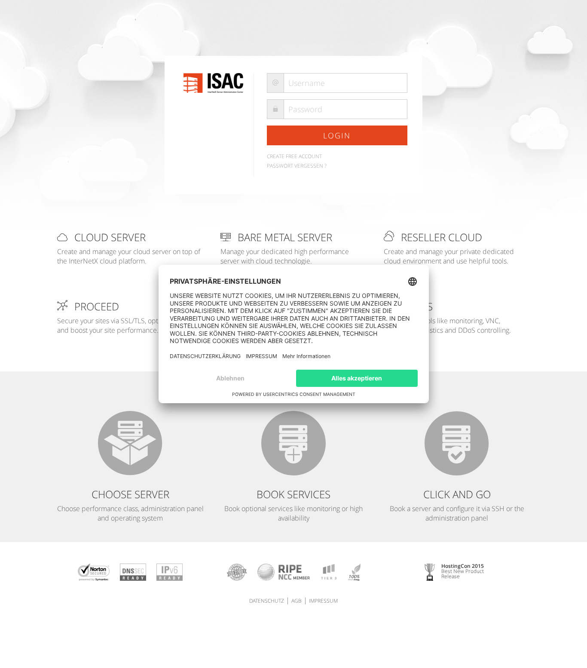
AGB (296, 600)
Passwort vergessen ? (297, 165)
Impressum (323, 600)
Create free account (294, 156)
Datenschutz (266, 600)
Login (337, 135)
